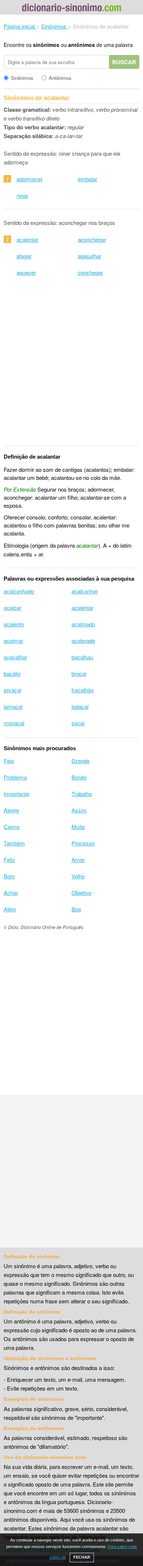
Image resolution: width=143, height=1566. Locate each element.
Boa (76, 909)
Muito (78, 826)
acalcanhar (85, 591)
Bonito (79, 777)
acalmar (13, 640)
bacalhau (82, 657)
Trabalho (82, 793)
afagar (24, 256)
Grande (80, 761)
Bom (9, 876)
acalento (14, 624)
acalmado (83, 624)
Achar (11, 892)
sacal (78, 723)
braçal (79, 673)
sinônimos (46, 44)
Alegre (11, 810)
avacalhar (15, 657)
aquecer (26, 272)
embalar (87, 179)
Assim (79, 810)
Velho (78, 876)
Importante (16, 793)
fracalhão (83, 690)
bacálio (12, 673)
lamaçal (13, 706)
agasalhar (89, 256)
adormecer (29, 179)
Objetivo (81, 892)
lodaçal (80, 706)
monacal (14, 723)
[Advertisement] (71, 365)
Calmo (11, 826)
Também (14, 843)
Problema (15, 777)
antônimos (81, 44)
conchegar (90, 272)
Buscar (124, 62)
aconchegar (92, 239)
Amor (78, 859)
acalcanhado (19, 591)
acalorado (83, 640)
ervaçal (12, 690)
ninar (22, 195)
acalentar (27, 239)
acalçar (12, 607)
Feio (9, 761)
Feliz (9, 859)
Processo (83, 843)
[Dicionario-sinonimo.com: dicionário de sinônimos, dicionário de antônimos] (71, 9)
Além (10, 909)
